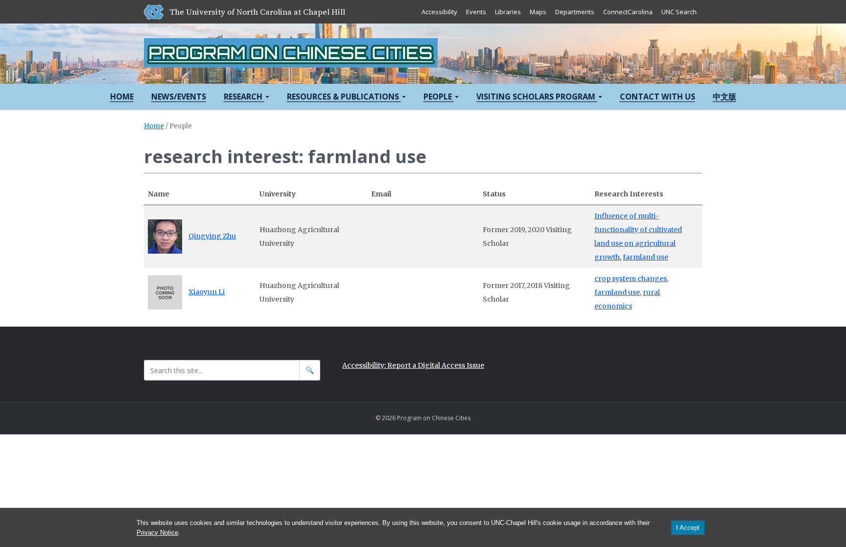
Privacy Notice (157, 532)
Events (476, 11)
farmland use (645, 257)
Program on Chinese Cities (291, 53)
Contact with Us (657, 96)
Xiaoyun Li (206, 291)
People (438, 96)
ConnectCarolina (628, 11)
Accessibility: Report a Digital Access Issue (413, 365)
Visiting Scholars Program (536, 96)
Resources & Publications (344, 96)
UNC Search (679, 11)
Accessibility (439, 11)
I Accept (688, 527)
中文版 (724, 96)
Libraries (508, 11)
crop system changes (630, 278)
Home (122, 96)
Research (244, 96)
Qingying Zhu (212, 236)
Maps (538, 11)
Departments (574, 11)
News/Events (178, 96)
